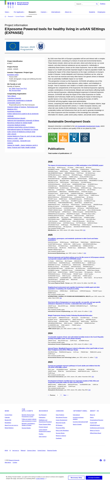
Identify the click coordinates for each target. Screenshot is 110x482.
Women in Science (61, 435)
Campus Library (31, 450)
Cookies (15, 462)
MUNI (6, 450)
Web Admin (8, 462)
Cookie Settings (40, 478)
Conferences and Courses (97, 427)
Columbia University (14, 98)
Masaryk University (14, 460)
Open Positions (60, 414)
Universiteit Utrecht (13, 103)
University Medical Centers (16, 125)
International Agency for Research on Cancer (22, 129)
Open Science (42, 436)
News (7, 411)
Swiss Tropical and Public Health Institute (21, 147)
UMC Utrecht (11, 134)
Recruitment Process (61, 417)
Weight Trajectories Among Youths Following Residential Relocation (70, 315)
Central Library (42, 450)
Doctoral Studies (26, 428)
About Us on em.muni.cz (11, 425)
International (80, 411)
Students (92, 12)
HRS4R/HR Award (95, 425)
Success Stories (60, 433)
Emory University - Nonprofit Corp (18, 141)
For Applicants (27, 410)
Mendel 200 (8, 420)
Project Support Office (45, 424)
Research (43, 411)
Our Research (42, 414)
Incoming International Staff (80, 421)
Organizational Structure (96, 420)
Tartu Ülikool (11, 96)
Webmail (23, 450)
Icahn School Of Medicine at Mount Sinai (21, 132)
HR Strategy (59, 425)
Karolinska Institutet (14, 111)
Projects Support (43, 427)
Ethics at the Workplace (62, 430)
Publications (42, 417)
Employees (101, 12)
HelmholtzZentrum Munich (16, 118)
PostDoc (41, 434)
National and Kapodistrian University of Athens (23, 120)
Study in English (77, 424)
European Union (12, 75)
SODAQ (10, 143)
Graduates (59, 438)
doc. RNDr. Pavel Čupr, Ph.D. (18, 88)
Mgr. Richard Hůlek (15, 90)
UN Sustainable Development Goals (87, 126)
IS (10, 450)
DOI (84, 230)
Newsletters (8, 422)
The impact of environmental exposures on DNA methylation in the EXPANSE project (75, 165)
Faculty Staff (93, 422)
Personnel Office (60, 427)
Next (65, 395)
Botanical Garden (52, 450)
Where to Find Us (95, 430)
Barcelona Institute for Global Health (19, 123)
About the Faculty (60, 422)
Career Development (61, 420)
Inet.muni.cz (15, 450)
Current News (8, 414)
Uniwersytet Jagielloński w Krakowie (19, 100)
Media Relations (9, 427)
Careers (60, 411)
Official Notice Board (95, 433)
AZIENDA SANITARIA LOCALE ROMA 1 (21, 127)
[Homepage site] (17, 4)
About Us (94, 411)
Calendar (7, 417)
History (92, 417)
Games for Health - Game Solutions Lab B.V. (22, 145)
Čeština (102, 4)
